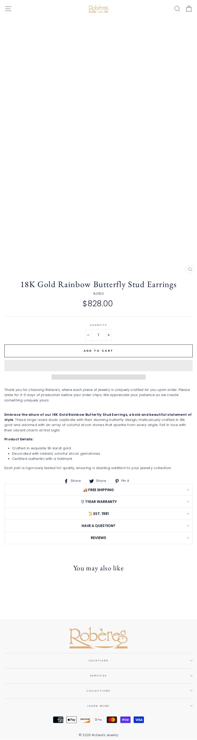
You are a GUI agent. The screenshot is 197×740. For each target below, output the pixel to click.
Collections (99, 690)
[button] (98, 365)
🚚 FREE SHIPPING (98, 489)
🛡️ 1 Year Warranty (98, 501)
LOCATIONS (99, 660)
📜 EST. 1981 (98, 513)
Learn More (98, 705)
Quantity (98, 325)
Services (98, 675)
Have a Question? (98, 525)
